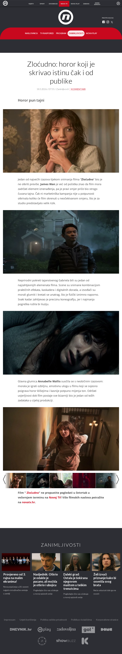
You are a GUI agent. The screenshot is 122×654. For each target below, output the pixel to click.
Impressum (9, 619)
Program (61, 33)
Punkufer (42, 641)
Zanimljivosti (76, 33)
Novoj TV (55, 497)
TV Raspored (47, 33)
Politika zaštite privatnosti (53, 619)
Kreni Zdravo (85, 641)
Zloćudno (33, 492)
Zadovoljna (66, 630)
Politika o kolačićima (81, 619)
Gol (88, 630)
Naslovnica (31, 33)
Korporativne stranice (107, 619)
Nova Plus (44, 630)
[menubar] (118, 3)
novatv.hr (28, 502)
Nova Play (91, 33)
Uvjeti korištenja (27, 619)
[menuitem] (118, 3)
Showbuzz (66, 641)
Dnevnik (21, 630)
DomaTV (106, 630)
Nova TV (6, 3)
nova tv (64, 4)
